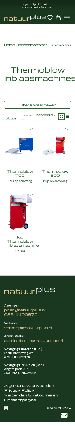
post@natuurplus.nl (24, 309)
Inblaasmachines (33, 45)
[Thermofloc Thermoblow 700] (19, 145)
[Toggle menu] (66, 18)
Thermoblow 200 (55, 173)
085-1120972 (21, 314)
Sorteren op (26, 116)
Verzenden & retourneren (31, 394)
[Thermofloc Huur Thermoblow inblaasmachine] (19, 211)
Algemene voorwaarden (29, 385)
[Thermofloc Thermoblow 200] (55, 145)
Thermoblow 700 (20, 173)
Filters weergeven (37, 104)
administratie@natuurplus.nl (33, 340)
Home (9, 45)
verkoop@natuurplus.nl (28, 327)
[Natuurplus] (25, 18)
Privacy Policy (19, 390)
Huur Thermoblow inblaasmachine (23, 241)
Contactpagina (20, 399)
